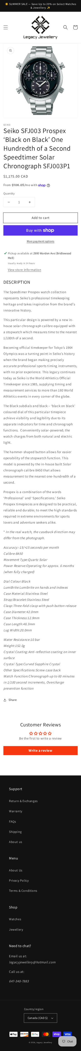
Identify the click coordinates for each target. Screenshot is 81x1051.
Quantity (9, 193)
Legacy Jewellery (44, 1042)
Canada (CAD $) (38, 1018)
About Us (15, 870)
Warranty (15, 811)
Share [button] (13, 700)
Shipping (15, 832)
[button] (6, 27)
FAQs (12, 821)
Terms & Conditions (23, 891)
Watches (15, 919)
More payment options (40, 241)
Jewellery (16, 929)
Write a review (40, 750)
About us (15, 842)
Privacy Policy (19, 880)
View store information (24, 270)
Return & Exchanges (23, 801)
